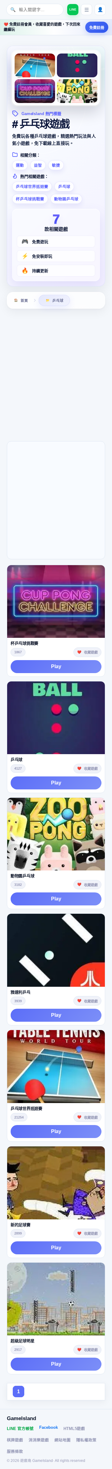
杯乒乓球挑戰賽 (30, 199)
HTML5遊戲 (74, 1429)
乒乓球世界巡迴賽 (32, 187)
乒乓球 (64, 187)
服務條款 (15, 1452)
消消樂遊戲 (39, 1440)
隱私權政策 (86, 1440)
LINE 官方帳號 (20, 1429)
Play (56, 666)
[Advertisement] (56, 374)
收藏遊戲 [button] (91, 652)
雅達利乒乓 (20, 992)
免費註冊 (96, 28)
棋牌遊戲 (15, 1440)
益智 (38, 165)
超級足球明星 (22, 1340)
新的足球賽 (20, 1224)
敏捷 (56, 165)
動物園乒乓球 (66, 199)
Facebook (48, 1427)
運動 (20, 165)
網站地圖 (62, 1440)
